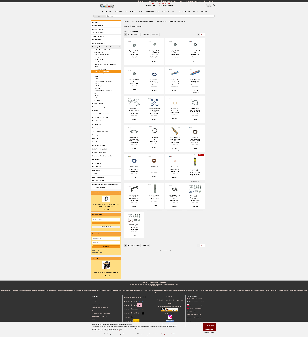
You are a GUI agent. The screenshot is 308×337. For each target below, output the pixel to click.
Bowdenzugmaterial (98, 177)
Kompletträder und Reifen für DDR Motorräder (105, 184)
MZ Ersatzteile (107, 11)
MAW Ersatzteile (96, 170)
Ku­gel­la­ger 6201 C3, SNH (175, 51)
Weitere (195, 11)
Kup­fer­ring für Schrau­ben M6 (174, 109)
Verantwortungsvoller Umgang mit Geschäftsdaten (164, 334)
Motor (96, 76)
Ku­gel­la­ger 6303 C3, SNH (134, 80)
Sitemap (189, 321)
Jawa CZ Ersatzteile (152, 11)
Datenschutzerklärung (117, 331)
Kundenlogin (167, 1)
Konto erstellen (96, 250)
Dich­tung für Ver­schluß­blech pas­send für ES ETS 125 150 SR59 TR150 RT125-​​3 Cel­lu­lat (195, 110)
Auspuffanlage (98, 62)
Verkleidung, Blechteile (100, 86)
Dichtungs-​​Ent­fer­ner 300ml (154, 196)
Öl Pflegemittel (96, 124)
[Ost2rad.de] (106, 6)
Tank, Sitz (97, 83)
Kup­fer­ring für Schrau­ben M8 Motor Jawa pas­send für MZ (174, 168)
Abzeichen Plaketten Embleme (100, 114)
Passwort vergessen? (97, 252)
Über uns (204, 11)
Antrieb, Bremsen (99, 59)
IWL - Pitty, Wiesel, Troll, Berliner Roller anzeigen (105, 49)
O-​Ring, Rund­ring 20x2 (154, 138)
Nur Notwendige (209, 329)
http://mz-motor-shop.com (195, 308)
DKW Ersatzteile (96, 163)
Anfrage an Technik (194, 1)
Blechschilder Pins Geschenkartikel (102, 156)
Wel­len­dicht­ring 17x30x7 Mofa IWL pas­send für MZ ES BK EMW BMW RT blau (134, 168)
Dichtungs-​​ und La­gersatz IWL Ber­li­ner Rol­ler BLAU (195, 197)
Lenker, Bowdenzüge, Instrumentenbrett (105, 74)
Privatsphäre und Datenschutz (99, 316)
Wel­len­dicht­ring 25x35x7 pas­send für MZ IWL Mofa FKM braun (195, 139)
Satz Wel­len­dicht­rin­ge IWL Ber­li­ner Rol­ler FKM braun (174, 197)
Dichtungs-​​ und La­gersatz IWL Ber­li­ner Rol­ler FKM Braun (134, 226)
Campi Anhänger (98, 100)
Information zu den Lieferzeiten (100, 307)
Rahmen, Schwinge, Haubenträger (103, 81)
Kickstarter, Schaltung (100, 69)
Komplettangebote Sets (99, 152)
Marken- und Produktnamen (194, 314)
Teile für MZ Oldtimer (169, 11)
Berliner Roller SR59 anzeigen (102, 54)
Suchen (142, 1)
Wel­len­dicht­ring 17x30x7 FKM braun (154, 167)
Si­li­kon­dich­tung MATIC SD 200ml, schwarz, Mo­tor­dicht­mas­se (195, 170)
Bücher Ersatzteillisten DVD (100, 117)
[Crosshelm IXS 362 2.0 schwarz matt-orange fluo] (106, 265)
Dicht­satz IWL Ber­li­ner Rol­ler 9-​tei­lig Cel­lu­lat (134, 110)
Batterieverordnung (191, 311)
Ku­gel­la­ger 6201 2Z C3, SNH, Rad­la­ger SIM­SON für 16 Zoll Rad (154, 52)
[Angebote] (119, 258)
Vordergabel (98, 88)
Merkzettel (210, 1)
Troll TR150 (96, 95)
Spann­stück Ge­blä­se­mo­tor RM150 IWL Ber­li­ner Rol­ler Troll (134, 197)
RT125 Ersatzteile (185, 11)
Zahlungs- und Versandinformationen (101, 313)
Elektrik (96, 66)
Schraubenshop (96, 142)
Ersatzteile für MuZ (136, 11)
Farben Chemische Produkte (100, 145)
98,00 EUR (106, 209)
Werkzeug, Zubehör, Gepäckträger (103, 90)
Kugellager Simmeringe (98, 107)
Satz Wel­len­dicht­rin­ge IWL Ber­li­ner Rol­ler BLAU (154, 110)
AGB (93, 310)
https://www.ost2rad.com (195, 298)
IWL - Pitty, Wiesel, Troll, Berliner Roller (103, 47)
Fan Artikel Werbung (98, 180)
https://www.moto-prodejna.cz (196, 305)
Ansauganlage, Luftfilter (101, 57)
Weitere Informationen (209, 332)
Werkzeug (95, 135)
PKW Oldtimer (96, 159)
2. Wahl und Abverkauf (98, 187)
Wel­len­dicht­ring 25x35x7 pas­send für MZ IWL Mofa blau (154, 81)
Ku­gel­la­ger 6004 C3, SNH (134, 51)
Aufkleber (95, 110)
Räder (96, 78)
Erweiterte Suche (106, 226)
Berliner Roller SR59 (98, 52)
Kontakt (94, 302)
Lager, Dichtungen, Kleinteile (102, 71)
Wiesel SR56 (97, 98)
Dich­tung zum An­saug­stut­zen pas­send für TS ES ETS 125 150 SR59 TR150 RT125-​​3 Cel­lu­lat (134, 139)
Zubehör (94, 173)
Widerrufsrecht (96, 304)
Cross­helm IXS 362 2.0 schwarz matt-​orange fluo (106, 272)
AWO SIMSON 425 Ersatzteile (100, 43)
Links (93, 319)
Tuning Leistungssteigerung (100, 131)
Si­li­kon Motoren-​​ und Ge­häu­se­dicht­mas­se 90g (175, 139)
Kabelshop (95, 138)
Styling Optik (96, 128)
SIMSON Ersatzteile (120, 11)
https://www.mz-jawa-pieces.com (197, 301)
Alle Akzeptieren (209, 325)
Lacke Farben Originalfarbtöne (100, 149)
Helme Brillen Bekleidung (99, 121)
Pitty (95, 93)
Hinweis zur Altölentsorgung (194, 317)
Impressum (95, 299)
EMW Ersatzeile (96, 166)
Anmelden (106, 246)
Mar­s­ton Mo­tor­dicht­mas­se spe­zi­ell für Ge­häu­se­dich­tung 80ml (195, 81)
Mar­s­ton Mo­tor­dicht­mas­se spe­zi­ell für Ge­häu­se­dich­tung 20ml (174, 81)
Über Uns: (169, 297)
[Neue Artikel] (119, 193)
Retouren (179, 1)
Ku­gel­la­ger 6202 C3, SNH (195, 51)
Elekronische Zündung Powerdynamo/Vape (105, 64)
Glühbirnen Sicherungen (99, 103)
